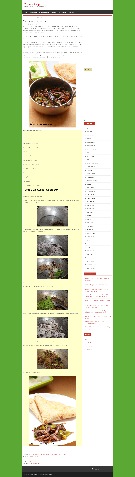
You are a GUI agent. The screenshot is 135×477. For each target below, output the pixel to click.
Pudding (89, 219)
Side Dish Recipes (33, 456)
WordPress (44, 474)
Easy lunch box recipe (92, 163)
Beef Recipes (90, 131)
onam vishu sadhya (91, 201)
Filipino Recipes (62, 12)
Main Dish (53, 12)
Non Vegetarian (90, 194)
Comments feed (89, 346)
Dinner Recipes (90, 156)
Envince (50, 474)
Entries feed (88, 342)
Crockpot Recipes (91, 149)
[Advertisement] (95, 44)
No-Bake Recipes (91, 191)
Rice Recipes (90, 222)
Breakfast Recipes (91, 135)
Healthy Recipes (91, 173)
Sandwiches (90, 229)
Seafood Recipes (91, 233)
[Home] (30, 17)
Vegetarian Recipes (44, 12)
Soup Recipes (90, 250)
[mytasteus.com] (96, 469)
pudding (89, 215)
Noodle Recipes (91, 198)
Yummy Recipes (33, 4)
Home (25, 12)
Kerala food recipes (92, 180)
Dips (88, 159)
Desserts (89, 152)
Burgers (89, 138)
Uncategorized (90, 261)
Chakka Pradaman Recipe (34, 463)
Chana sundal (33, 461)
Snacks (88, 247)
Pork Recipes (90, 212)
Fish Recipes (90, 170)
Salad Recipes (90, 226)
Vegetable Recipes (91, 264)
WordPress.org (88, 349)
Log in (86, 339)
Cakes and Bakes (91, 142)
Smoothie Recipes (91, 243)
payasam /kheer (91, 208)
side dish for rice (51, 454)
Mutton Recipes (91, 187)
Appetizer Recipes (34, 454)
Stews (88, 257)
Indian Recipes (33, 12)
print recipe (88, 69)
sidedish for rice (91, 240)
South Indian (90, 254)
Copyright (71, 12)
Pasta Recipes (90, 205)
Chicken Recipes (91, 145)
